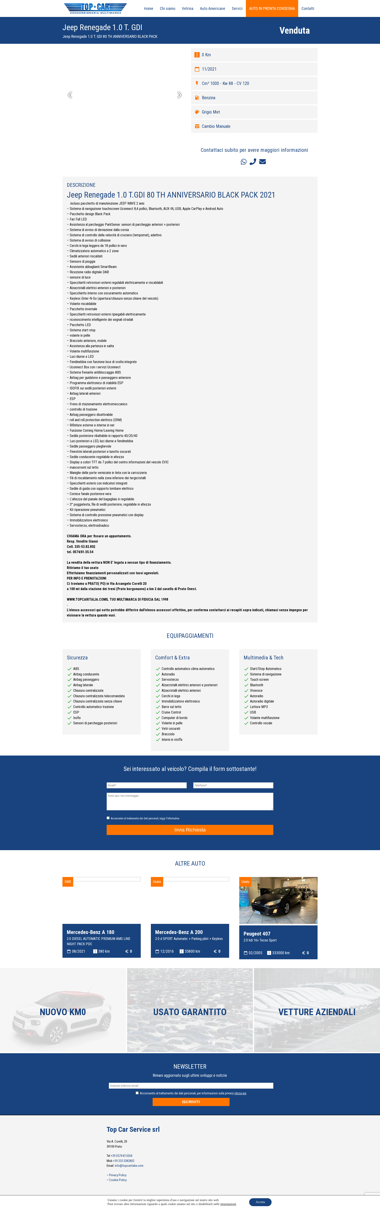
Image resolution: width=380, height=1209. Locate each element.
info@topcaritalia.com (129, 1166)
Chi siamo (167, 8)
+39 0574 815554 (121, 1156)
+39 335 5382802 (123, 1161)
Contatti (307, 8)
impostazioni (228, 1204)
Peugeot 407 (257, 934)
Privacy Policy (117, 1175)
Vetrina (187, 8)
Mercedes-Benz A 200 (179, 932)
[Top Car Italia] (95, 13)
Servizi (237, 8)
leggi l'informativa (169, 818)
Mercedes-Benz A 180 (90, 932)
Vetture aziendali (317, 1012)
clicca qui (240, 1093)
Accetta (260, 1202)
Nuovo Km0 (63, 1012)
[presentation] (72, 95)
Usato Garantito (190, 1012)
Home (148, 8)
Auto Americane (212, 8)
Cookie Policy (118, 1180)
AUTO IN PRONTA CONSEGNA (272, 8)
